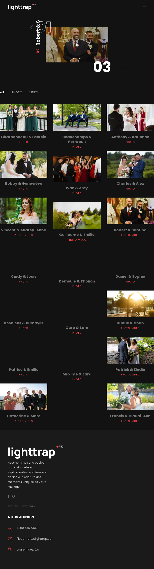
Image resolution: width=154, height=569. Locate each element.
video (33, 92)
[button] (44, 27)
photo (17, 92)
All (2, 92)
